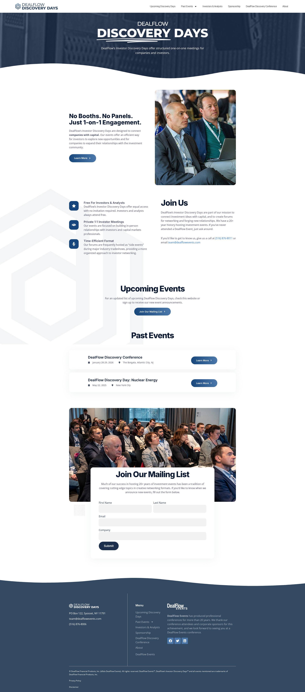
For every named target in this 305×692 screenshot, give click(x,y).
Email (102, 516)
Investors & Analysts (212, 6)
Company (104, 530)
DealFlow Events (145, 654)
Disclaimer (74, 687)
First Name (105, 502)
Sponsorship (234, 6)
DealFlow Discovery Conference (261, 6)
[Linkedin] (185, 641)
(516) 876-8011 (224, 238)
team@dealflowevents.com (184, 242)
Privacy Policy (75, 680)
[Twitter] (177, 641)
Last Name (159, 502)
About (285, 6)
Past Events (187, 6)
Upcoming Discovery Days (162, 6)
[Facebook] (170, 641)
